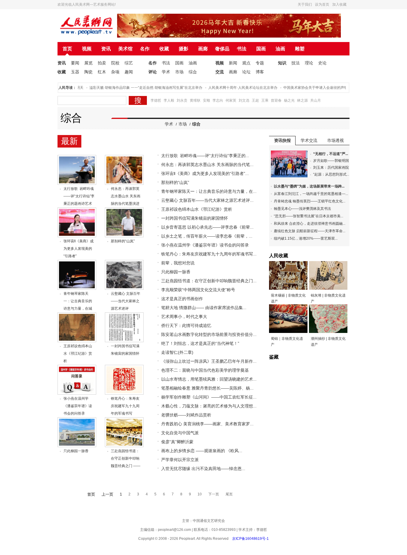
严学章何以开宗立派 (180, 459)
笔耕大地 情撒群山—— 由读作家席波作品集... (203, 307)
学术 (166, 71)
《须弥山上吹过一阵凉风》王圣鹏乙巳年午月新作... (209, 361)
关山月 (315, 100)
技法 (295, 63)
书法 (241, 48)
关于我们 (305, 4)
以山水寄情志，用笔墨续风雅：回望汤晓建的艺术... (209, 379)
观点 (246, 63)
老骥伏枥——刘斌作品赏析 (186, 415)
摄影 (183, 48)
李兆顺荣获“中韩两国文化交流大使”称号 (198, 289)
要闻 (75, 63)
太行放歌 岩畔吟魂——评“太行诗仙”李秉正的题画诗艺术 (78, 196)
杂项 (115, 71)
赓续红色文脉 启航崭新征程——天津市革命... (309, 231)
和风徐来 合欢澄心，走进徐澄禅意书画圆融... (309, 223)
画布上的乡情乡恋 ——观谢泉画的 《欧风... (201, 450)
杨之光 (289, 100)
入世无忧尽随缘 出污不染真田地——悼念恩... (203, 468)
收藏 (164, 48)
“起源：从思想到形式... (331, 174)
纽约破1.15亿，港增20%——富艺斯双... (306, 238)
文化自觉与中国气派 (180, 432)
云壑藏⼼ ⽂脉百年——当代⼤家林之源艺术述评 (125, 301)
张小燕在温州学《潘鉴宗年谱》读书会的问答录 (77, 406)
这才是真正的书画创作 (182, 298)
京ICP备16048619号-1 (250, 539)
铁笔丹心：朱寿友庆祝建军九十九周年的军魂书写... (209, 254)
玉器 (75, 71)
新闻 (233, 63)
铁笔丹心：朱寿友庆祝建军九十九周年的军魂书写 (125, 406)
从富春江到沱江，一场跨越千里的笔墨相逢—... (311, 194)
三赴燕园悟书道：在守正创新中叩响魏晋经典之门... (209, 280)
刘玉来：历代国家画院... (332, 167)
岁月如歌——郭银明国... (332, 161)
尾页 (229, 494)
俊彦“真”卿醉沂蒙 (177, 441)
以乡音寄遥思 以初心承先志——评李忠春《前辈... (207, 227)
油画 (280, 48)
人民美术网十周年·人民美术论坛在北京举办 (236, 88)
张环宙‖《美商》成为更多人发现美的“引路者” (78, 248)
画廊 (203, 48)
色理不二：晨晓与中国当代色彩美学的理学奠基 (205, 370)
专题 (260, 63)
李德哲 (155, 100)
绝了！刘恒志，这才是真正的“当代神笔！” (200, 343)
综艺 (129, 63)
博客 (260, 71)
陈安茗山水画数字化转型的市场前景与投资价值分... (209, 334)
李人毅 (169, 100)
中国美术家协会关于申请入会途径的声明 (308, 88)
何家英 (231, 100)
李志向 (217, 100)
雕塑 (300, 48)
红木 (102, 71)
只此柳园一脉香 (75, 451)
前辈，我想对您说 (178, 263)
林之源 (302, 100)
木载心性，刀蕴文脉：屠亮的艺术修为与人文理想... (209, 406)
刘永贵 (182, 100)
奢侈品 (222, 48)
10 (200, 494)
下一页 (213, 494)
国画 (261, 48)
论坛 (246, 71)
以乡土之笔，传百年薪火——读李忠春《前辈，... (206, 236)
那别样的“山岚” (123, 241)
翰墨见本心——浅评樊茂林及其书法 (302, 209)
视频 (86, 48)
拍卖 (102, 63)
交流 (219, 71)
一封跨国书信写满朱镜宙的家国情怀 (194, 218)
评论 (152, 71)
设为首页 (322, 4)
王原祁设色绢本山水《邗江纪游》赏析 (77, 353)
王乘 (264, 100)
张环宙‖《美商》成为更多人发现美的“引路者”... (205, 173)
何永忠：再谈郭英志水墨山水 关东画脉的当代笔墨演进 (125, 196)
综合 (193, 71)
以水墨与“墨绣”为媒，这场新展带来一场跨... (309, 186)
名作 (145, 48)
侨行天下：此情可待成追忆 (186, 325)
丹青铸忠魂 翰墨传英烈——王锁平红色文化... (309, 201)
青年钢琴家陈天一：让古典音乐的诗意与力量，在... (209, 191)
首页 (67, 48)
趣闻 (129, 71)
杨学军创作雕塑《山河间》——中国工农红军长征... (209, 397)
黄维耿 (195, 100)
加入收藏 (339, 4)
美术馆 (125, 48)
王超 (255, 100)
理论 (309, 63)
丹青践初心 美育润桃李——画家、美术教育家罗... (207, 423)
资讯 (106, 48)
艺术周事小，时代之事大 (184, 316)
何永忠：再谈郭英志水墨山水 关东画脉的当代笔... (207, 164)
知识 (282, 63)
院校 (115, 63)
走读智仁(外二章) (177, 352)
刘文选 (244, 100)
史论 (322, 63)
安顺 (206, 100)
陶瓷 (88, 71)
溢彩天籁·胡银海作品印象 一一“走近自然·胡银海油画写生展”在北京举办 (139, 88)
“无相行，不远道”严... (330, 154)
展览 (88, 63)
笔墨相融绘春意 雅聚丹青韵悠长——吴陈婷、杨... (207, 388)
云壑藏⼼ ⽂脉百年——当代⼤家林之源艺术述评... (207, 200)
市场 (179, 71)
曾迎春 (276, 100)
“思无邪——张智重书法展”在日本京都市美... (308, 216)
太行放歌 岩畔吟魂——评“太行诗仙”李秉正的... (205, 155)
